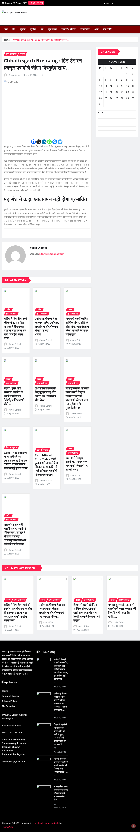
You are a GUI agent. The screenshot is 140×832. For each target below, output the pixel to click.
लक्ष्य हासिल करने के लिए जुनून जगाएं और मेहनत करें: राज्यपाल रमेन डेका (45, 394)
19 (111, 91)
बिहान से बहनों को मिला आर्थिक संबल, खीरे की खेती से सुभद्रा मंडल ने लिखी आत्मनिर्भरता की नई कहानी (77, 326)
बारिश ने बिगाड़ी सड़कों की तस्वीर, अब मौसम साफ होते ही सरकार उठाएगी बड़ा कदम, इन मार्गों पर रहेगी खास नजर (15, 328)
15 (127, 85)
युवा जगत (52, 29)
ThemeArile (7, 826)
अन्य (96, 29)
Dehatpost (38, 822)
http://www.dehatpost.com (51, 253)
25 (106, 98)
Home (7, 39)
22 (127, 91)
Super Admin (14, 74)
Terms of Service (10, 695)
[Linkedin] (44, 141)
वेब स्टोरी (107, 29)
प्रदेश (33, 29)
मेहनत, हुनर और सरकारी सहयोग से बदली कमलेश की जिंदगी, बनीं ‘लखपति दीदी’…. (14, 396)
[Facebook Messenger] (54, 141)
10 (100, 85)
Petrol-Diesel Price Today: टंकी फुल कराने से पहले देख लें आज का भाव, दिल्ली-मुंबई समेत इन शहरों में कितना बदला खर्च (46, 465)
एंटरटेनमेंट (85, 29)
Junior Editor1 (15, 344)
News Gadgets (52, 822)
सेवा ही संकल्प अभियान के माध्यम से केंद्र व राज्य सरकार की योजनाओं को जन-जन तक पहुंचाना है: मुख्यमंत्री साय (77, 398)
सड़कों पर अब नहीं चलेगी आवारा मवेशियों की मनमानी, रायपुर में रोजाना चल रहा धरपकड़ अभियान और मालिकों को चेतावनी (15, 534)
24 (100, 98)
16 (133, 85)
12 (111, 85)
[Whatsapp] (49, 141)
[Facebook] (33, 141)
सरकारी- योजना (68, 29)
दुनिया (22, 29)
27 (117, 98)
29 (127, 98)
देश (13, 29)
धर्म (42, 29)
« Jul (100, 112)
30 (133, 98)
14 (122, 85)
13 (117, 85)
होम (6, 29)
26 (111, 98)
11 (106, 85)
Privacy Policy (9, 701)
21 (122, 91)
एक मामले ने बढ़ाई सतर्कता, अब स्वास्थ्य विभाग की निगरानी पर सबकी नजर (77, 463)
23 (133, 91)
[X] (38, 141)
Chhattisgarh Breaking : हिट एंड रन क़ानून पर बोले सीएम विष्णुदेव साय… (41, 39)
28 (122, 98)
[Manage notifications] (133, 826)
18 (106, 91)
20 (117, 91)
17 (100, 91)
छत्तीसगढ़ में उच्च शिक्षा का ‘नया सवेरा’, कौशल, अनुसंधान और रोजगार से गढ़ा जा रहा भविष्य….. (47, 326)
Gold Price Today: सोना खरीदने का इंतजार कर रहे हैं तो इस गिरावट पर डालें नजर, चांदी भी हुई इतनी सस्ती (15, 460)
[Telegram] (60, 141)
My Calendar (8, 706)
